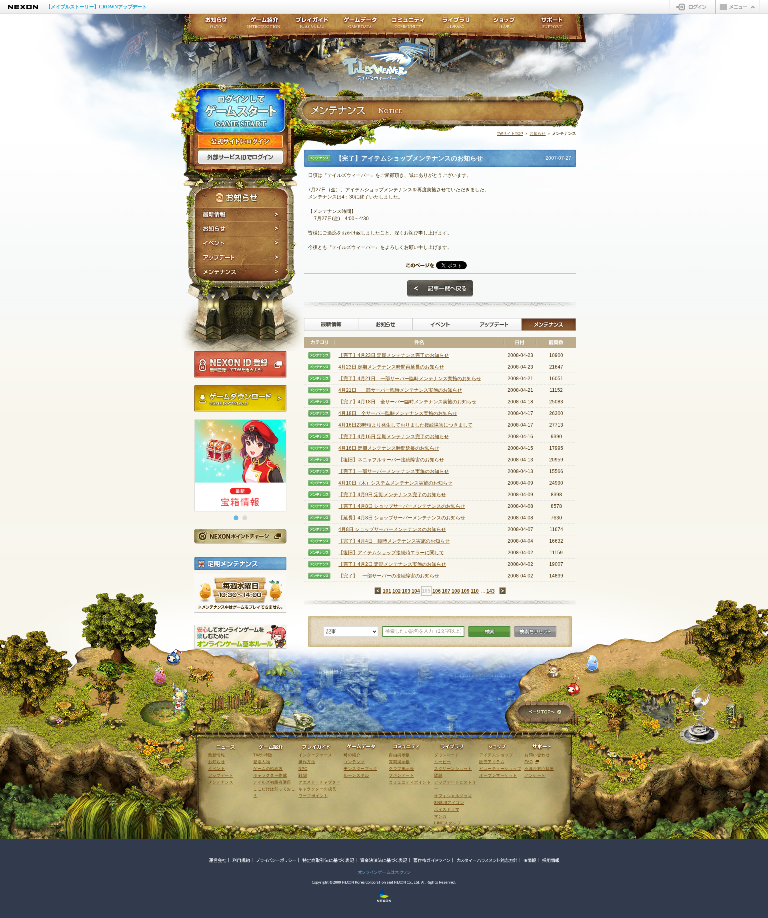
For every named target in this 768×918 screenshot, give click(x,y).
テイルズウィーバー (388, 61)
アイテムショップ (496, 755)
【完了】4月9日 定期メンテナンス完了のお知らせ (392, 494)
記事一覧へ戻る (440, 288)
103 (406, 591)
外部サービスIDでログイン (240, 157)
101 (387, 591)
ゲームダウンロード (240, 398)
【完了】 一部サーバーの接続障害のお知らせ (388, 576)
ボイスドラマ (446, 809)
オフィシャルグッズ (453, 796)
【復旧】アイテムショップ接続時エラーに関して (391, 552)
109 (465, 591)
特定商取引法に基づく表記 (328, 860)
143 (490, 591)
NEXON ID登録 (240, 364)
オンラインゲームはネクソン (384, 872)
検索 (489, 631)
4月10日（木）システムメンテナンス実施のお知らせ (395, 483)
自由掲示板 (399, 755)
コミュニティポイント (410, 782)
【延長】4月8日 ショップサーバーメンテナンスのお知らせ (401, 518)
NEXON (23, 7)
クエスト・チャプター (319, 782)
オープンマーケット (498, 775)
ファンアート (401, 775)
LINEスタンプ (447, 823)
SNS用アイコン (449, 802)
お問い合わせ (537, 755)
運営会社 (217, 860)
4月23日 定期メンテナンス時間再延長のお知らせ (391, 367)
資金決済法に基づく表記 (383, 860)
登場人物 (261, 762)
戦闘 (302, 775)
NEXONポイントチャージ (240, 536)
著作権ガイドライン (431, 860)
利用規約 (241, 860)
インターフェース (315, 755)
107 (446, 591)
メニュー (738, 7)
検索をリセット (535, 631)
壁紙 (438, 775)
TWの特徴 (262, 755)
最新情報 (241, 214)
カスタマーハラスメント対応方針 (487, 860)
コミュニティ (408, 25)
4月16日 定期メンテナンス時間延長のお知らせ (388, 448)
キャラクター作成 (270, 775)
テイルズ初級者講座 (272, 782)
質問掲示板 (399, 762)
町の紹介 (352, 755)
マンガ (440, 816)
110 (475, 591)
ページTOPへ (544, 712)
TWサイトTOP (510, 133)
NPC (303, 768)
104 (416, 591)
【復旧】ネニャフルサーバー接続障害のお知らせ (391, 460)
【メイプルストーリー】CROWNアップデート (96, 7)
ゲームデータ (360, 25)
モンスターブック (360, 768)
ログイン (692, 7)
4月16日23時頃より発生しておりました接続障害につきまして (405, 425)
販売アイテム (491, 762)
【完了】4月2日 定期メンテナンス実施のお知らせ (392, 564)
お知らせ (241, 229)
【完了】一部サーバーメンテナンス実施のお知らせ (393, 471)
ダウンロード (446, 755)
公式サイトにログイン (240, 141)
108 (456, 591)
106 (436, 591)
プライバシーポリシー (276, 860)
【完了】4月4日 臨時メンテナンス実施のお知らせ (394, 541)
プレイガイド (312, 25)
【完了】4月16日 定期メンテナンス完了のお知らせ (393, 436)
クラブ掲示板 (401, 768)
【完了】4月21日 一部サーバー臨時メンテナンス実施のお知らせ (409, 378)
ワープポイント (313, 796)
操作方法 (306, 762)
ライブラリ (456, 25)
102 (396, 591)
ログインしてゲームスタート (240, 111)
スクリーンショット (453, 768)
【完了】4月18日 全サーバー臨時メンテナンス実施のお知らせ (407, 402)
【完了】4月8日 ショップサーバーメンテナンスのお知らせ (401, 506)
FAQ (528, 762)
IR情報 (530, 860)
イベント (241, 243)
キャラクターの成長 (317, 789)
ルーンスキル (356, 775)
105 (426, 591)
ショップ (504, 25)
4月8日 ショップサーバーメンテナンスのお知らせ (392, 529)
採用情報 (551, 860)
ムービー (442, 762)
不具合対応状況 (539, 768)
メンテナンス (241, 273)
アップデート (241, 258)
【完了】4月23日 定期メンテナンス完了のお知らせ (393, 355)
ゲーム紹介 (264, 25)
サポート (552, 25)
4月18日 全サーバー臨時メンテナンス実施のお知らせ (397, 413)
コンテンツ (354, 762)
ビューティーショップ (500, 768)
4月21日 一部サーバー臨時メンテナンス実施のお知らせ (400, 390)
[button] (236, 517)
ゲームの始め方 (268, 768)
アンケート (535, 775)
